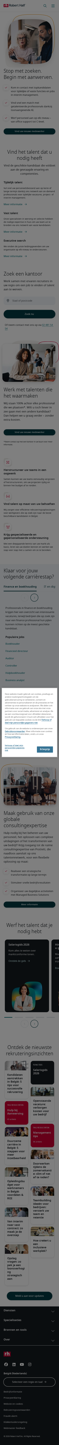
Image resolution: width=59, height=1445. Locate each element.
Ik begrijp (45, 749)
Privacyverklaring (12, 737)
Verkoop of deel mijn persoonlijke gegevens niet (15, 748)
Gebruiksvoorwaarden (15, 732)
